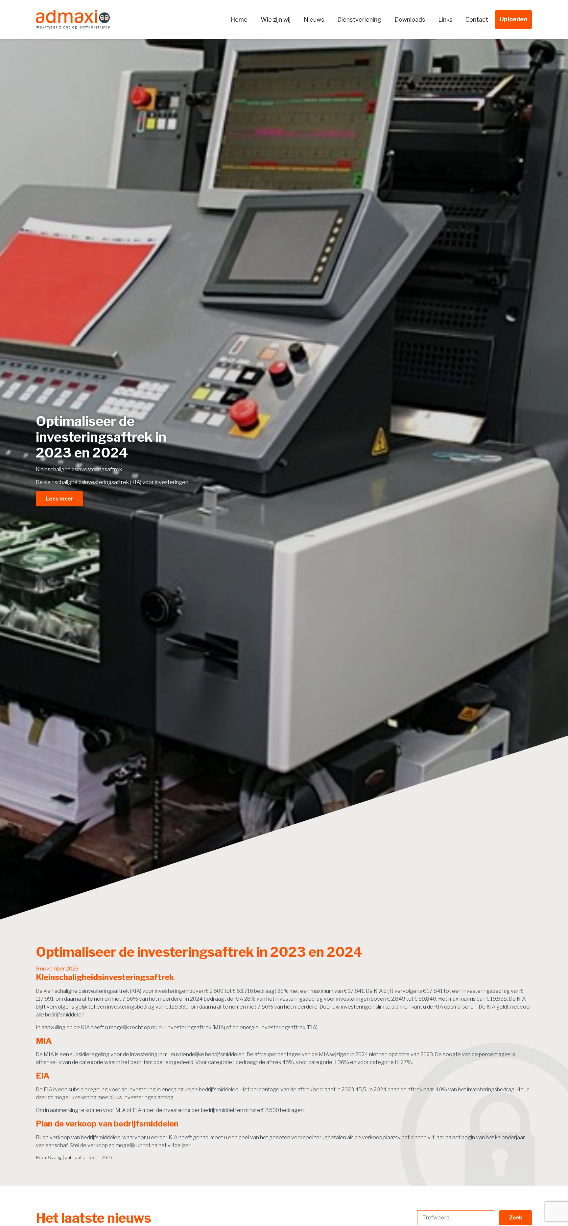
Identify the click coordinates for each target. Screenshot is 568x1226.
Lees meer (59, 498)
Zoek (515, 1218)
